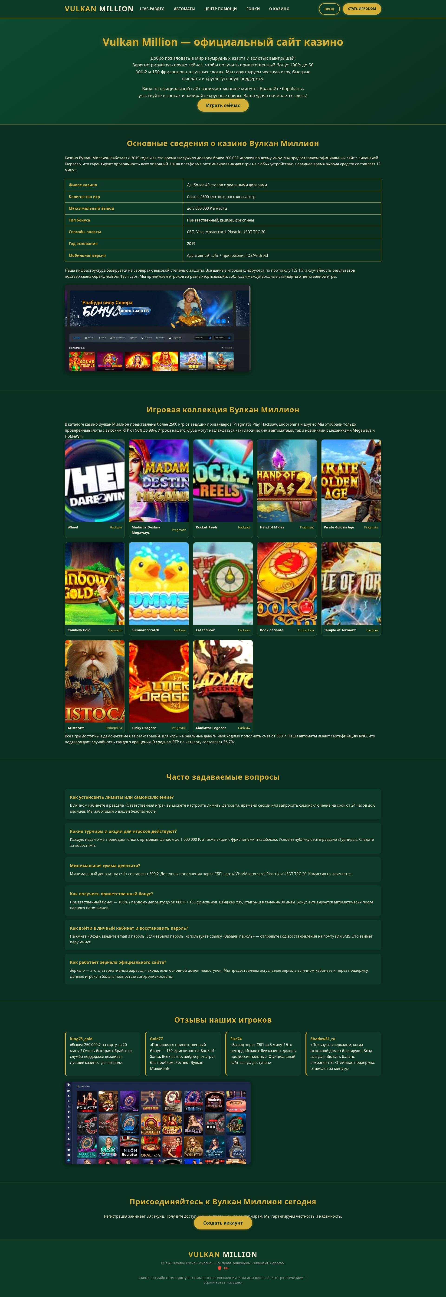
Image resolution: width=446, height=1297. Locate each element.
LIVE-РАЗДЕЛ (152, 9)
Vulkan (99, 8)
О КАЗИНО (279, 9)
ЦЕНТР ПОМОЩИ (220, 9)
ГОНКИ (253, 9)
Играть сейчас (223, 105)
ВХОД (329, 9)
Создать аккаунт (223, 1223)
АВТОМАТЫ (184, 9)
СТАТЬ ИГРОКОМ (362, 8)
